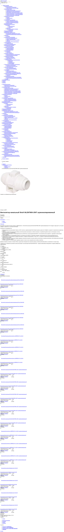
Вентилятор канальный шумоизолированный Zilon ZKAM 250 (11, 317)
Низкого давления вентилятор (12, 20)
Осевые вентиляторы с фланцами (12, 15)
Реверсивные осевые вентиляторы (13, 11)
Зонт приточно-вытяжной (11, 68)
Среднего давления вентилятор (12, 21)
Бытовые (8, 25)
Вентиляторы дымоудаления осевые (13, 33)
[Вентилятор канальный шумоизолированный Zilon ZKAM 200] (12, 302)
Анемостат (8, 75)
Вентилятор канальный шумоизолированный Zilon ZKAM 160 (11, 295)
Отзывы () (2, 274)
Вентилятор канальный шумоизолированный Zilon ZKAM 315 (11, 328)
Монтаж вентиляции (6, 520)
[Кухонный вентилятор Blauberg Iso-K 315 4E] (9, 468)
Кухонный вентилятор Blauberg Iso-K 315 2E (8, 496)
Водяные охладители (10, 57)
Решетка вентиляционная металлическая (14, 78)
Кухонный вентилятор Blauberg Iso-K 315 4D (8, 484)
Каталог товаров (6, 5)
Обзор (3, 221)
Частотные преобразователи (11, 38)
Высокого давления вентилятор (12, 22)
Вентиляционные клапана (9, 45)
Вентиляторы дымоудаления (9, 32)
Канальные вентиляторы (9, 16)
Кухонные (6, 97)
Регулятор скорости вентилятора (12, 41)
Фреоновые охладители (10, 58)
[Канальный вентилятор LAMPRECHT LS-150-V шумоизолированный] (13, 455)
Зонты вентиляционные (8, 67)
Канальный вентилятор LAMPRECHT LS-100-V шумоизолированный (13, 435)
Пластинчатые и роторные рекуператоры (12, 64)
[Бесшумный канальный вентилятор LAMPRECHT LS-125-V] (11, 347)
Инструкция (2, 219)
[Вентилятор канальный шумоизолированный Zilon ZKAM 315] (12, 324)
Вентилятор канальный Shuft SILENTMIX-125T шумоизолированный (13, 410)
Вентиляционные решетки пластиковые (13, 77)
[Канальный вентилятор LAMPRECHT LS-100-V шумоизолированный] (13, 431)
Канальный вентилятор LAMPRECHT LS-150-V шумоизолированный (13, 459)
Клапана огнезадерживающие (10, 44)
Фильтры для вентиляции (9, 47)
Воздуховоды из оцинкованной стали (13, 72)
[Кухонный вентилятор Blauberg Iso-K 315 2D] (9, 505)
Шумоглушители (7, 50)
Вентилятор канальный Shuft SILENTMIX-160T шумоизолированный (13, 398)
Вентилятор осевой (6, 87)
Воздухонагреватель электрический (13, 54)
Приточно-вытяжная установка (10, 107)
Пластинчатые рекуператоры (11, 66)
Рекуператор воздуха (8, 6)
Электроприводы (7, 42)
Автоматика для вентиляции (9, 37)
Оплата (3, 81)
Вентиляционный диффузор (11, 74)
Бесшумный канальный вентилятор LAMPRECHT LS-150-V (11, 362)
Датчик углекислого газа (8, 117)
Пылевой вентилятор (8, 31)
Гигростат (8, 40)
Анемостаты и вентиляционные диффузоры (12, 73)
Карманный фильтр (8, 127)
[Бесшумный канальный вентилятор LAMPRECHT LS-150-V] (11, 358)
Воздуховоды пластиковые (11, 71)
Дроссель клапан (9, 46)
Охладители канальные (8, 56)
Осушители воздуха (6, 137)
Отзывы (4, 222)
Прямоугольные (9, 18)
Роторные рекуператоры (11, 65)
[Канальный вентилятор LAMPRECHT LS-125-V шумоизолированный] (13, 443)
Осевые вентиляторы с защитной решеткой (14, 14)
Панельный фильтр (10, 48)
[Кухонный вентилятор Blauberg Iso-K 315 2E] (9, 492)
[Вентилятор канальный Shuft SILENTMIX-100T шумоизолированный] (13, 418)
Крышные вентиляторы (8, 30)
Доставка (4, 80)
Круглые (8, 17)
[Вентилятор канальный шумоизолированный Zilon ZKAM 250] (12, 313)
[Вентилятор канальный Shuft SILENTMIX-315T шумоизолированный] (13, 369)
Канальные (10, 61)
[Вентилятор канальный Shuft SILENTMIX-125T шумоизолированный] (13, 406)
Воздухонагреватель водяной (11, 55)
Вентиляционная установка (9, 24)
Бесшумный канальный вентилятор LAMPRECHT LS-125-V (11, 351)
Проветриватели (11, 26)
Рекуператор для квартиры (11, 7)
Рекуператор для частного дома (12, 8)
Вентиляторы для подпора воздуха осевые (14, 12)
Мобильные (10, 60)
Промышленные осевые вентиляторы (13, 10)
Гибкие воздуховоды (10, 70)
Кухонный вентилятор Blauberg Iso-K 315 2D (8, 509)
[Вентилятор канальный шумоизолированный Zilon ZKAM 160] (12, 291)
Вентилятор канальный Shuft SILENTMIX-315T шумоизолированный (13, 373)
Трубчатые (8, 51)
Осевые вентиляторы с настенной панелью (14, 13)
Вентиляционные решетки (9, 76)
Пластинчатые (9, 52)
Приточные (10, 27)
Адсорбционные (11, 62)
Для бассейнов (11, 63)
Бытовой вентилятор (8, 23)
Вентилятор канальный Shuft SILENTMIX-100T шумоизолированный (13, 422)
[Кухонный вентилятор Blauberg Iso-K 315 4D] (9, 480)
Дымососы (6, 35)
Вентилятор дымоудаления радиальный (13, 34)
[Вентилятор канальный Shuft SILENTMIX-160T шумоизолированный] (13, 394)
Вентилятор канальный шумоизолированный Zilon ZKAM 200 (11, 306)
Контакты (4, 82)
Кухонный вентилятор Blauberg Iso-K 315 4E (8, 472)
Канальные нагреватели (8, 53)
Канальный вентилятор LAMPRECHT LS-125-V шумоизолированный (13, 447)
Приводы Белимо (9, 43)
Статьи (3, 518)
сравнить (6, 298)
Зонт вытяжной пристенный (9, 147)
